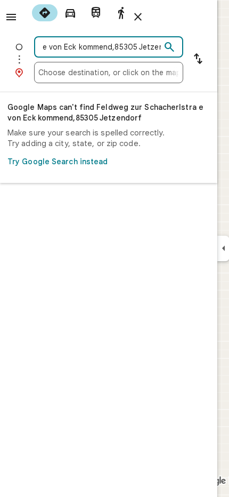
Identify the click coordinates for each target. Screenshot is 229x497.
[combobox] (99, 47)
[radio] (45, 12)
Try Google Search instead (57, 161)
